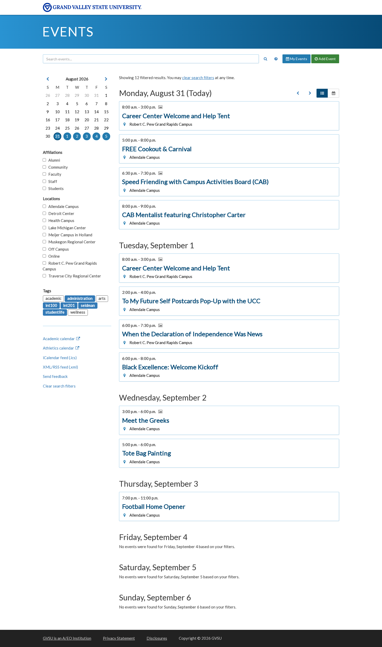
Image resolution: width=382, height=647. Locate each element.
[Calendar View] (333, 93)
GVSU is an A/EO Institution (67, 638)
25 (67, 128)
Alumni (53, 160)
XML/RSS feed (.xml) (60, 367)
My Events (298, 58)
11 (67, 111)
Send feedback (55, 376)
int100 (51, 305)
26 (47, 95)
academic (53, 298)
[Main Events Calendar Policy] (276, 58)
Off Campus (57, 249)
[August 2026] (298, 93)
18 (67, 119)
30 (86, 95)
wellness (77, 312)
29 (77, 95)
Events (68, 31)
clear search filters (198, 77)
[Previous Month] (48, 79)
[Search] (265, 58)
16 (47, 119)
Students (55, 188)
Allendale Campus (62, 206)
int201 (69, 305)
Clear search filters (59, 386)
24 (57, 128)
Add (327, 58)
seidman (88, 305)
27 (57, 95)
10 (57, 111)
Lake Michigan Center (66, 227)
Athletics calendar (59, 348)
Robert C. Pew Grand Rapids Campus (70, 266)
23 (47, 128)
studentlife (54, 312)
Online (53, 256)
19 (77, 119)
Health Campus (60, 220)
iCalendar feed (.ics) (60, 357)
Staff (51, 181)
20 (86, 119)
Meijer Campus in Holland (69, 234)
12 (77, 111)
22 (106, 119)
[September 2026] (310, 93)
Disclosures (157, 638)
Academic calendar (59, 338)
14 (96, 111)
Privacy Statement (119, 638)
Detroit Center (60, 213)
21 (96, 119)
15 (106, 111)
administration (80, 298)
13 (86, 111)
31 (96, 95)
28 (67, 95)
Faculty (53, 174)
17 (57, 119)
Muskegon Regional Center (71, 241)
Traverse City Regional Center (73, 276)
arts (102, 298)
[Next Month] (106, 79)
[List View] (322, 93)
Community (57, 167)
